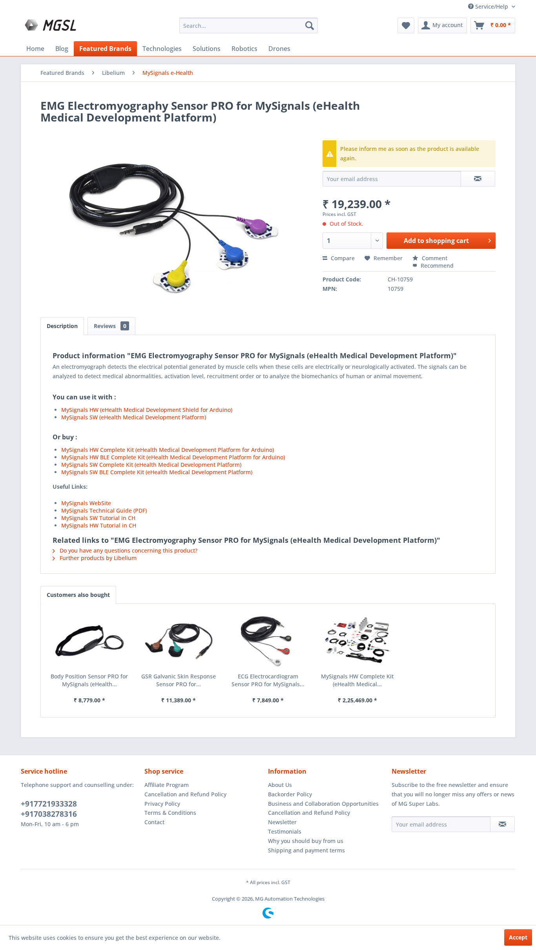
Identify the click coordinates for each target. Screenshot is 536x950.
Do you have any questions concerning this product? (127, 550)
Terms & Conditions (170, 812)
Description (62, 326)
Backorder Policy (290, 794)
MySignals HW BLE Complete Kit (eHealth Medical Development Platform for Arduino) (173, 457)
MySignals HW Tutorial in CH (98, 525)
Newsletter (282, 822)
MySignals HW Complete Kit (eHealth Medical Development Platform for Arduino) (167, 449)
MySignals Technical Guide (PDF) (104, 510)
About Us (280, 785)
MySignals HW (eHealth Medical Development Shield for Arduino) (146, 409)
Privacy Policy (162, 803)
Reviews (110, 326)
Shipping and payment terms (306, 850)
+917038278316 (49, 814)
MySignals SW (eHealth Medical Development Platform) (133, 417)
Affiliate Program (166, 785)
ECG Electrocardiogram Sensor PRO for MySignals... (268, 680)
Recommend (436, 265)
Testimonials (284, 831)
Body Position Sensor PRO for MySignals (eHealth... (89, 680)
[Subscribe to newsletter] (502, 824)
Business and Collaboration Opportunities (323, 803)
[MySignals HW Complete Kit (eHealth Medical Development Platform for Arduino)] (357, 641)
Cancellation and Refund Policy (185, 794)
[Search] (309, 25)
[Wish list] (405, 25)
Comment (433, 258)
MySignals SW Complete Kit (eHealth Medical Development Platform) (151, 464)
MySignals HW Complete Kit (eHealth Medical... (357, 680)
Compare (342, 258)
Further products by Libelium (97, 558)
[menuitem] (248, 25)
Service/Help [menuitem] (492, 6)
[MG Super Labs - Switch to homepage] (51, 27)
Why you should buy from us (305, 841)
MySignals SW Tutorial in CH (98, 518)
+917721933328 (49, 804)
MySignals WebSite (86, 503)
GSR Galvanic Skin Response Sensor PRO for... (178, 680)
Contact (154, 822)
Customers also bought (78, 594)
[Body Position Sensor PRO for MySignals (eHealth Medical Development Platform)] (89, 641)
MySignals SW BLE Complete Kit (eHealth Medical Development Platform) (156, 472)
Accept (518, 937)
